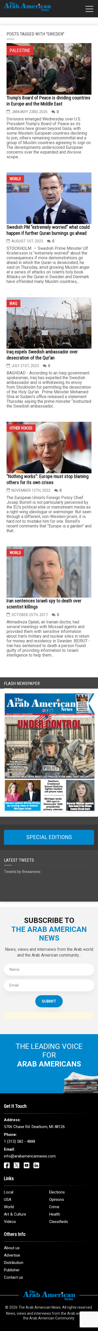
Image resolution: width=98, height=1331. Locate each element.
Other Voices (21, 428)
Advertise (12, 1255)
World (15, 178)
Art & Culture (15, 1214)
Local (8, 1192)
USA (7, 1199)
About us (12, 1248)
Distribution (13, 1262)
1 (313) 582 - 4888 (19, 1141)
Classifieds (58, 1221)
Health (54, 1214)
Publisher (12, 1270)
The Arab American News (39, 1307)
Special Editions (49, 837)
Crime (54, 1207)
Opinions (56, 1199)
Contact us (13, 1277)
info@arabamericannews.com (30, 1156)
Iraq (13, 303)
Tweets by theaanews (22, 872)
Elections (57, 1192)
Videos (10, 1221)
